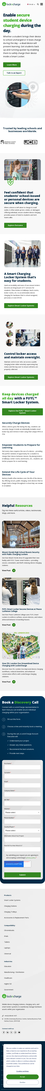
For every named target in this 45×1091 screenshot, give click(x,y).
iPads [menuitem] (6, 936)
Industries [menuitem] (8, 961)
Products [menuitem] (7, 895)
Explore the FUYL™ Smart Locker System (22, 412)
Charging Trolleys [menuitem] (10, 912)
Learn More (12, 65)
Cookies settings (22, 1071)
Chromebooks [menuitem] (9, 930)
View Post (6, 570)
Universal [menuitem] (7, 954)
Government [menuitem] (8, 990)
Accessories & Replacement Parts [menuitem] (16, 918)
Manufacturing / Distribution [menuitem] (14, 972)
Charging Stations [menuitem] (10, 906)
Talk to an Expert (14, 73)
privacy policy (30, 858)
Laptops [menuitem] (7, 948)
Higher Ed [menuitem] (7, 984)
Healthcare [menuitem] (8, 978)
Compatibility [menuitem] (9, 925)
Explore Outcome (15, 225)
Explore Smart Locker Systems (21, 305)
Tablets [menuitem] (7, 942)
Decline (22, 1082)
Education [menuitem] (7, 966)
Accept (22, 1077)
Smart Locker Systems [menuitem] (12, 900)
